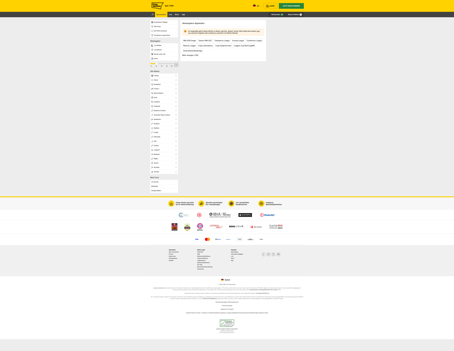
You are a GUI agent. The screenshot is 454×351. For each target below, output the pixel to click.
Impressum (200, 269)
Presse (171, 254)
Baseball (216, 313)
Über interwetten (174, 252)
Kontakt (171, 260)
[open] (227, 327)
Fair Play (199, 265)
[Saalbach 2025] (276, 227)
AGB (198, 254)
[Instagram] (268, 254)
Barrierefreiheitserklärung (204, 267)
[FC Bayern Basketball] (200, 227)
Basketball (235, 313)
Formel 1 (199, 313)
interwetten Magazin (237, 254)
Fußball (188, 313)
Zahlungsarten (173, 258)
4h (162, 66)
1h (151, 66)
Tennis (193, 313)
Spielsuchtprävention (203, 262)
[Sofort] (240, 239)
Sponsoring (172, 256)
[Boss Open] (236, 227)
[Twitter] (273, 254)
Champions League (225, 313)
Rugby (256, 313)
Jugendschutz (201, 260)
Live (232, 256)
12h (171, 66)
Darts (266, 313)
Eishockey (241, 313)
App (232, 260)
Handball (251, 313)
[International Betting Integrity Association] (220, 215)
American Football (207, 313)
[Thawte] (267, 215)
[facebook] (263, 254)
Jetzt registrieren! (291, 6)
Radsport (262, 313)
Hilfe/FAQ (200, 252)
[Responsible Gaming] (199, 215)
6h (167, 66)
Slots (232, 258)
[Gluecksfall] (245, 215)
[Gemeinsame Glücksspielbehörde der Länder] (184, 215)
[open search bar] (152, 14)
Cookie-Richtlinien (202, 258)
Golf (246, 313)
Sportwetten (234, 252)
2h (156, 66)
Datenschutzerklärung (203, 256)
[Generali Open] (216, 227)
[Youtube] (278, 254)
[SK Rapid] (187, 227)
